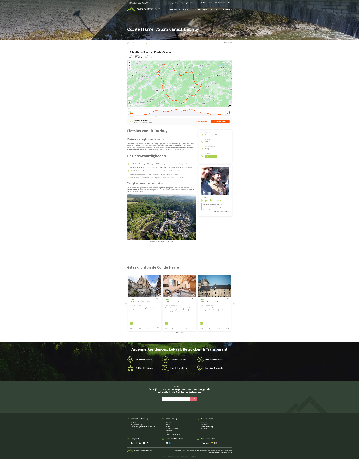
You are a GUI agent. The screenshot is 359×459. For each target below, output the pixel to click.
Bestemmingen (201, 9)
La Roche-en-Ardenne (172, 429)
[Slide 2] (180, 332)
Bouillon (168, 423)
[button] (125, 303)
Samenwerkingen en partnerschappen (143, 427)
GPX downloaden (211, 157)
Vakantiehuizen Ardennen (180, 9)
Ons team (204, 429)
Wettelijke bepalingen (207, 427)
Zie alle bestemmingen (173, 434)
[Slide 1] (178, 332)
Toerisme (215, 9)
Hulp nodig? (178, 3)
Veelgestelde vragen (137, 425)
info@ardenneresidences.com (207, 450)
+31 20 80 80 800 (144, 2)
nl (229, 3)
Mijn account (207, 3)
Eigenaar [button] (192, 3)
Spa (167, 432)
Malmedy (169, 431)
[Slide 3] (182, 332)
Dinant (168, 425)
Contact (133, 423)
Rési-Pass (204, 425)
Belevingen (227, 9)
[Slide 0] (177, 332)
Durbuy (168, 427)
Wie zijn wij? (204, 423)
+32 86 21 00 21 (133, 2)
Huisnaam (221, 3)
